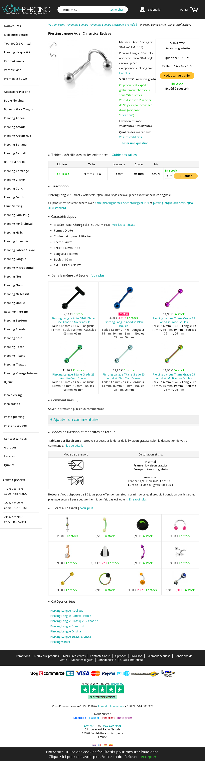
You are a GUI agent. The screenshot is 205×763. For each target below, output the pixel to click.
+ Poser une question (134, 143)
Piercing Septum (15, 320)
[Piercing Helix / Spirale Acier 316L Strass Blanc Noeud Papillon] (180, 559)
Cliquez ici (57, 756)
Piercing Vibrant (60, 642)
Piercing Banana (15, 144)
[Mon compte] (142, 13)
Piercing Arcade (14, 127)
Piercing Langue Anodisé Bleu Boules (124, 324)
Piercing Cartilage (16, 171)
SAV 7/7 (89, 725)
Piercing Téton (14, 347)
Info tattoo (12, 404)
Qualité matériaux (131, 660)
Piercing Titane (14, 356)
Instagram (124, 718)
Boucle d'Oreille (14, 162)
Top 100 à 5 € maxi (17, 43)
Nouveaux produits (46, 656)
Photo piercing (14, 417)
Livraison (10, 456)
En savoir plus (138, 499)
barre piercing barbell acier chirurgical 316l (122, 203)
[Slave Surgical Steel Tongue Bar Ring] (94, 745)
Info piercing (13, 395)
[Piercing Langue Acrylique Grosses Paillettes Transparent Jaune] (67, 586)
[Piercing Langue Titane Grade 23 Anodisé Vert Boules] (73, 366)
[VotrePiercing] (26, 14)
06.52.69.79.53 (112, 725)
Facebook (79, 718)
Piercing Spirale (14, 329)
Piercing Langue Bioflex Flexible (70, 616)
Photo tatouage (15, 425)
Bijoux (8, 382)
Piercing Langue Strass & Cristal (70, 636)
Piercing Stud (13, 338)
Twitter (94, 718)
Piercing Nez (12, 276)
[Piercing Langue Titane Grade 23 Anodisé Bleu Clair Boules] (124, 366)
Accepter (148, 756)
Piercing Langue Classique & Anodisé (74, 621)
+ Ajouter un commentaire (74, 419)
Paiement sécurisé (158, 656)
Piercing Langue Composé (67, 626)
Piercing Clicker (14, 180)
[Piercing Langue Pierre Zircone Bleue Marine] (180, 586)
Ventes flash (12, 70)
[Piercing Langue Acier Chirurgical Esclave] (88, 98)
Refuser (131, 756)
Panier (184, 9)
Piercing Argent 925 (17, 136)
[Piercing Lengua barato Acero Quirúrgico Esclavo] (111, 745)
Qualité (9, 465)
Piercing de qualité (17, 52)
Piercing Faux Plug (16, 215)
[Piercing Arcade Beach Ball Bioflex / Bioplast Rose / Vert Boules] (105, 532)
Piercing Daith (14, 197)
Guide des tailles (124, 155)
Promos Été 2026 (15, 79)
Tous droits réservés (111, 706)
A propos (10, 447)
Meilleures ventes (16, 35)
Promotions (22, 656)
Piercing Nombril (15, 285)
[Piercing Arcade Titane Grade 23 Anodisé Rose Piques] (142, 559)
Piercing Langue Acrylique (66, 610)
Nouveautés (12, 26)
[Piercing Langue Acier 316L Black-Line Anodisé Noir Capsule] (73, 310)
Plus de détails (73, 445)
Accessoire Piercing (17, 92)
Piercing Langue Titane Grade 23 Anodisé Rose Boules (174, 320)
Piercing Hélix (13, 232)
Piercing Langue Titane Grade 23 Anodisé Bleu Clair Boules (123, 376)
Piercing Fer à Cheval (18, 224)
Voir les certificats (130, 137)
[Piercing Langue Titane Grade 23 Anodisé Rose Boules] (174, 310)
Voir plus (98, 275)
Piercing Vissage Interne (20, 373)
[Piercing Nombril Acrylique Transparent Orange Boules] (142, 586)
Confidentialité (106, 660)
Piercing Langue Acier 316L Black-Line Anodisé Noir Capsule (73, 320)
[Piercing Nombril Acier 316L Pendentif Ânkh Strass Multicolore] (67, 532)
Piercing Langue (15, 259)
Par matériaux (14, 61)
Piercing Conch (14, 188)
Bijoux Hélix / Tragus (18, 109)
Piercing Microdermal (19, 268)
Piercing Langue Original (65, 631)
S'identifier (155, 9)
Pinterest (108, 718)
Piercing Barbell (15, 153)
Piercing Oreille (14, 303)
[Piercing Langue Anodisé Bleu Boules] (124, 310)
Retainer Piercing (16, 312)
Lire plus (124, 73)
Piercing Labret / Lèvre (19, 250)
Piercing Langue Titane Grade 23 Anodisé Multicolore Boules (174, 376)
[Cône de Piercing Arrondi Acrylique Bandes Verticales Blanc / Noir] (105, 559)
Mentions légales (82, 660)
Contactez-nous (15, 438)
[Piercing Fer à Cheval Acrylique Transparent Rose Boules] (180, 532)
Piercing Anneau (15, 118)
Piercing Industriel (16, 241)
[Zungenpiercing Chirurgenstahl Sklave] (105, 745)
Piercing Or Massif (16, 294)
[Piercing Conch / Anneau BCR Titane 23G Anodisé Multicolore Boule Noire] (105, 586)
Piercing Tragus (15, 364)
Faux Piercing (13, 206)
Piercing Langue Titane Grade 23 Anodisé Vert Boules (73, 376)
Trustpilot (117, 683)
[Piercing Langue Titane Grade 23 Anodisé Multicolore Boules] (174, 366)
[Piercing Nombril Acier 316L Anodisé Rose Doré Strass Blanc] (67, 559)
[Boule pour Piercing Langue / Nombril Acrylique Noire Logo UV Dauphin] (142, 532)
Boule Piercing (14, 100)
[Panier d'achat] (194, 13)
